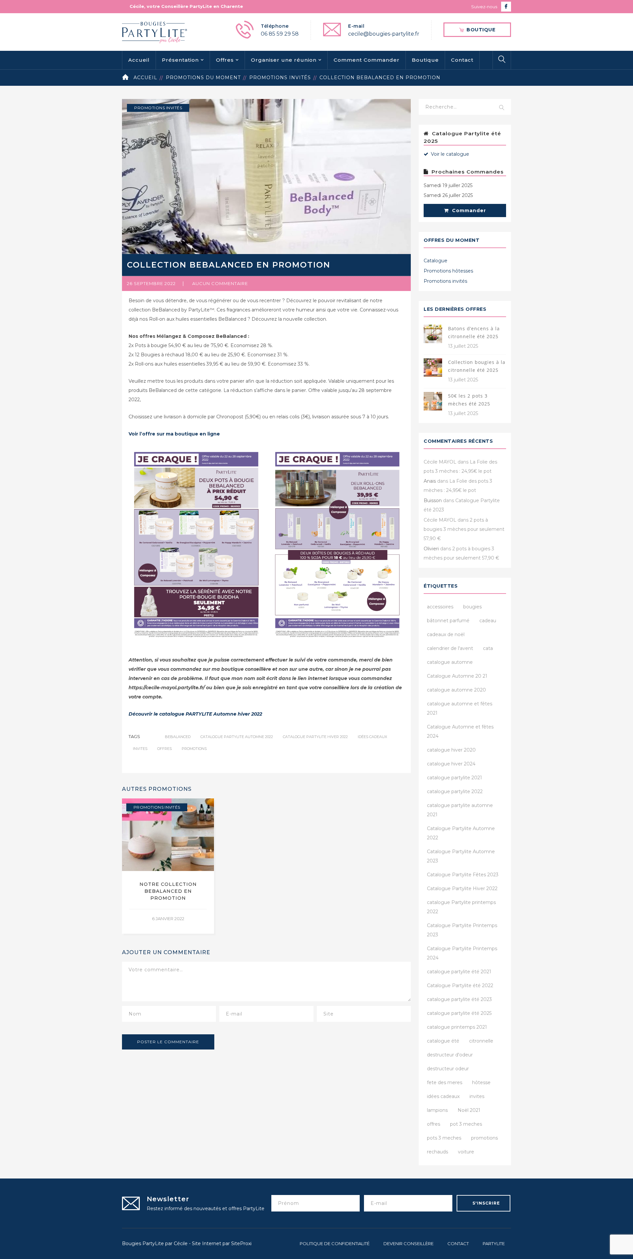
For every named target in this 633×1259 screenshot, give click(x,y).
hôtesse (481, 1082)
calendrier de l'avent (450, 648)
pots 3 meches (444, 1138)
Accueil (139, 60)
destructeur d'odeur (450, 1055)
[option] (168, 866)
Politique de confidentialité (335, 1243)
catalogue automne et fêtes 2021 (459, 708)
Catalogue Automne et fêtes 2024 (460, 731)
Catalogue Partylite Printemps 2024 (462, 953)
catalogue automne (450, 662)
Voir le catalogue (449, 154)
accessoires (440, 607)
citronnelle (481, 1041)
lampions (437, 1110)
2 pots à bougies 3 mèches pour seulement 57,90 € (464, 529)
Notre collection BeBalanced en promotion (168, 891)
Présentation (180, 60)
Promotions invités (280, 78)
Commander (468, 210)
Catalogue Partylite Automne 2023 (461, 856)
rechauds (437, 1152)
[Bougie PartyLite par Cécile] (154, 32)
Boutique (425, 60)
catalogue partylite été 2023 (459, 999)
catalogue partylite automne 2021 (460, 810)
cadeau (487, 621)
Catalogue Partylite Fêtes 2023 (462, 875)
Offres (225, 60)
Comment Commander (367, 60)
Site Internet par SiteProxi (222, 1243)
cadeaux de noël (446, 634)
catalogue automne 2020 (456, 690)
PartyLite (494, 1243)
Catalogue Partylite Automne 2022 (236, 736)
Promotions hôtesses (448, 271)
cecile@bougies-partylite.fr (383, 34)
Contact (462, 60)
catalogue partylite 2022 (455, 791)
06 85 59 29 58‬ (280, 34)
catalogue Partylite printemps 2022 (461, 907)
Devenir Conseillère (408, 1243)
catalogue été (443, 1041)
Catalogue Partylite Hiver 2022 (315, 736)
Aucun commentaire (220, 283)
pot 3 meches (466, 1124)
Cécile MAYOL (440, 462)
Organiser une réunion (283, 60)
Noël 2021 (469, 1110)
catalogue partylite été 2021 (459, 972)
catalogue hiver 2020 (451, 750)
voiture (466, 1152)
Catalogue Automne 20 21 (457, 676)
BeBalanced (178, 736)
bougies (472, 607)
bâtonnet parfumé (448, 621)
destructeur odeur (448, 1069)
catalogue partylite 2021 (454, 778)
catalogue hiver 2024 (451, 764)
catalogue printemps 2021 (457, 1027)
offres (164, 748)
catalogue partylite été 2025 (459, 1013)
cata (488, 648)
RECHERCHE (502, 108)
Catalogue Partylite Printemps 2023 (462, 930)
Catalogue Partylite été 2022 (460, 985)
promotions (194, 748)
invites (140, 748)
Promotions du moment (203, 78)
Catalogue (435, 261)
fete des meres (444, 1082)
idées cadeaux (372, 736)
